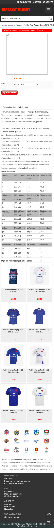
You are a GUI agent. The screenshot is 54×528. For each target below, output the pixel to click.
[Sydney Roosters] (6, 433)
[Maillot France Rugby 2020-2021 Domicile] (39, 275)
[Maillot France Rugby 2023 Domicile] (13, 396)
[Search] (50, 18)
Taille (3, 83)
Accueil (3, 25)
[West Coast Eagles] (16, 441)
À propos (8, 504)
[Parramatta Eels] (36, 433)
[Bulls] (36, 441)
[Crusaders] (6, 450)
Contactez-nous (11, 517)
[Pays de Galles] (46, 450)
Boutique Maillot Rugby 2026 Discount (34, 524)
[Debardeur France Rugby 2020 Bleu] (13, 275)
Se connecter (24, 2)
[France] (36, 450)
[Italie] (26, 450)
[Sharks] (16, 450)
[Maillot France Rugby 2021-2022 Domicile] (13, 356)
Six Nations (12, 25)
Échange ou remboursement (17, 481)
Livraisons (9, 491)
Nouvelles (8, 509)
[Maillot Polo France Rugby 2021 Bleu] (39, 316)
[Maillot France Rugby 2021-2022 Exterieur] (39, 356)
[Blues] (26, 441)
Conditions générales (14, 483)
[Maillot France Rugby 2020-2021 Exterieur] (13, 316)
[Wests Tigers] (6, 441)
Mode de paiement (12, 494)
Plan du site (9, 506)
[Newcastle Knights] (26, 433)
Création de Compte (43, 2)
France (19, 25)
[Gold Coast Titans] (16, 433)
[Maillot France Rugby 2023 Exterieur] (39, 396)
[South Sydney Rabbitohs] (46, 433)
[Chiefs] (46, 441)
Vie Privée (9, 479)
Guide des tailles (11, 496)
